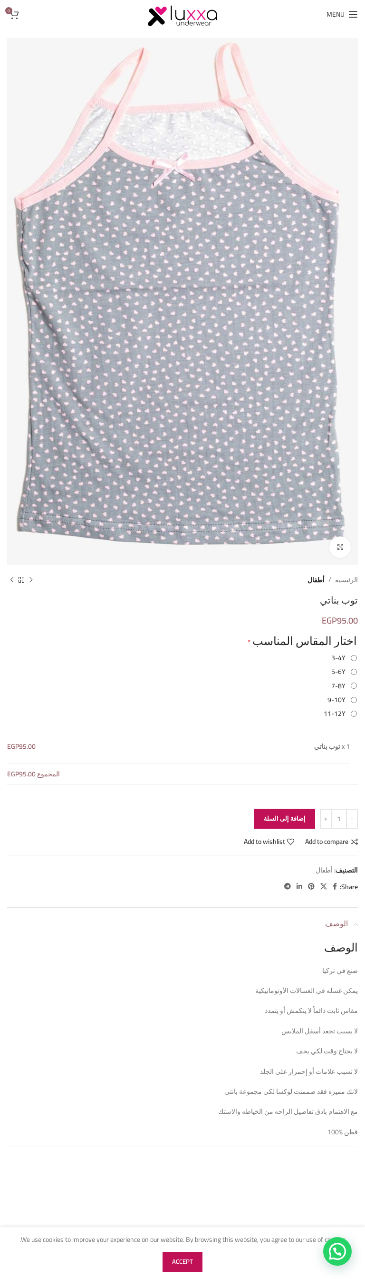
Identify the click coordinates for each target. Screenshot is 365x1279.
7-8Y (339, 686)
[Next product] (12, 580)
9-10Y (337, 699)
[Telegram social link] (287, 886)
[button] (337, 1251)
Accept (182, 1261)
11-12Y (336, 713)
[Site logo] (182, 14)
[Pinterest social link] (311, 886)
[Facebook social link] (335, 886)
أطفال (316, 580)
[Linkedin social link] (299, 886)
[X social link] (323, 886)
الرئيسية (346, 580)
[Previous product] (31, 580)
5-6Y (339, 671)
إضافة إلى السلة (285, 818)
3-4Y (339, 658)
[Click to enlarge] (340, 547)
